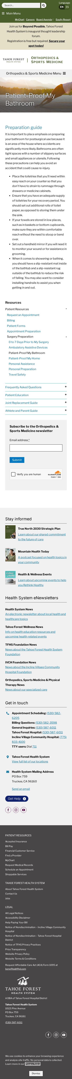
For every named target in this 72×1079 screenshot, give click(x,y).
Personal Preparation (22, 369)
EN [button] (61, 6)
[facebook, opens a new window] (8, 810)
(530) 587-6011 (46, 727)
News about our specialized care (26, 689)
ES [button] (67, 6)
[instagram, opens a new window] (16, 810)
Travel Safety (17, 374)
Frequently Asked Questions (23, 387)
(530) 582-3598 (46, 722)
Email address (20, 440)
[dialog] (36, 1064)
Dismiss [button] (36, 1073)
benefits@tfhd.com (15, 968)
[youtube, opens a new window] (24, 810)
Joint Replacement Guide (21, 403)
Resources (13, 302)
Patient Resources (17, 309)
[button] (11, 13)
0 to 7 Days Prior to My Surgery (29, 342)
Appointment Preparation (24, 331)
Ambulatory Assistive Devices (28, 347)
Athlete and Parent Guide (21, 410)
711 (34, 746)
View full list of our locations (30, 761)
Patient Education (16, 395)
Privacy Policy (32, 1063)
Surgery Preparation (20, 336)
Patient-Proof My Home (24, 358)
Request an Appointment (23, 315)
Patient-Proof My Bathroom (27, 353)
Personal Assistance (22, 364)
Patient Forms (16, 326)
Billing (11, 320)
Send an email (21, 789)
